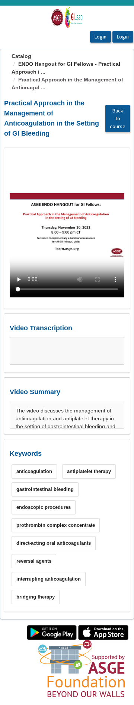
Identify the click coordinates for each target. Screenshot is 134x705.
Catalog (21, 56)
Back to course (117, 118)
